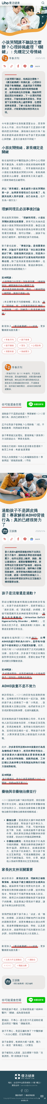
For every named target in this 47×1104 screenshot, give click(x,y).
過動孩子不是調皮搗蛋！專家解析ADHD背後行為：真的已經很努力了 (23, 415)
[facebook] (22, 1091)
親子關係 (10, 345)
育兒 (23, 345)
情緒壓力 (25, 351)
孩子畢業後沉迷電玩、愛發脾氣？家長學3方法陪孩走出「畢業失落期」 (23, 437)
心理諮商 (37, 345)
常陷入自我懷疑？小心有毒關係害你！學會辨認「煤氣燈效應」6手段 (22, 458)
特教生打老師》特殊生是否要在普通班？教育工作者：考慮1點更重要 (22, 448)
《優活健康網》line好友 (24, 326)
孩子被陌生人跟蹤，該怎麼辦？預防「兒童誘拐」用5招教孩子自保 (22, 1054)
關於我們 (19, 1095)
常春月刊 (14, 58)
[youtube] (26, 1091)
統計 (34, 637)
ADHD (8, 965)
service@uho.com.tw (29, 1085)
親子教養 (25, 339)
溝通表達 (10, 351)
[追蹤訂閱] (31, 66)
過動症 (32, 959)
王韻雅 (13, 531)
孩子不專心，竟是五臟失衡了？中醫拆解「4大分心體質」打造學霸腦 (22, 1032)
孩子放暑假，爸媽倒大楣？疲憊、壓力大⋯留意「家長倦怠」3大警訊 (21, 1043)
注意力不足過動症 (14, 959)
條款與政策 (30, 1095)
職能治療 (23, 965)
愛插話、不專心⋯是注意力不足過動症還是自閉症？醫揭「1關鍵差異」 (22, 1021)
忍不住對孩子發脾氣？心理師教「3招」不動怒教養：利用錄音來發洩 (23, 426)
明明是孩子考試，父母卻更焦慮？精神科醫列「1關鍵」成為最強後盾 (22, 1011)
